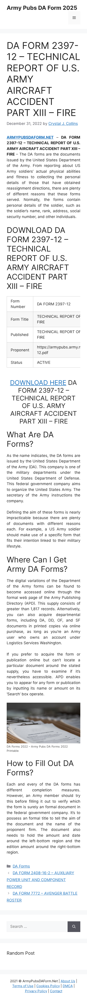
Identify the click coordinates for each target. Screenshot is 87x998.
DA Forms (21, 866)
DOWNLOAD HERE (38, 382)
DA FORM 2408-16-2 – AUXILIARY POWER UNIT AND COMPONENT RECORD (40, 880)
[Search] (74, 926)
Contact (56, 991)
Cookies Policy (48, 986)
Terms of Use (22, 986)
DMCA (68, 986)
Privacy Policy (36, 991)
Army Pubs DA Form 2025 (42, 7)
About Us (68, 981)
